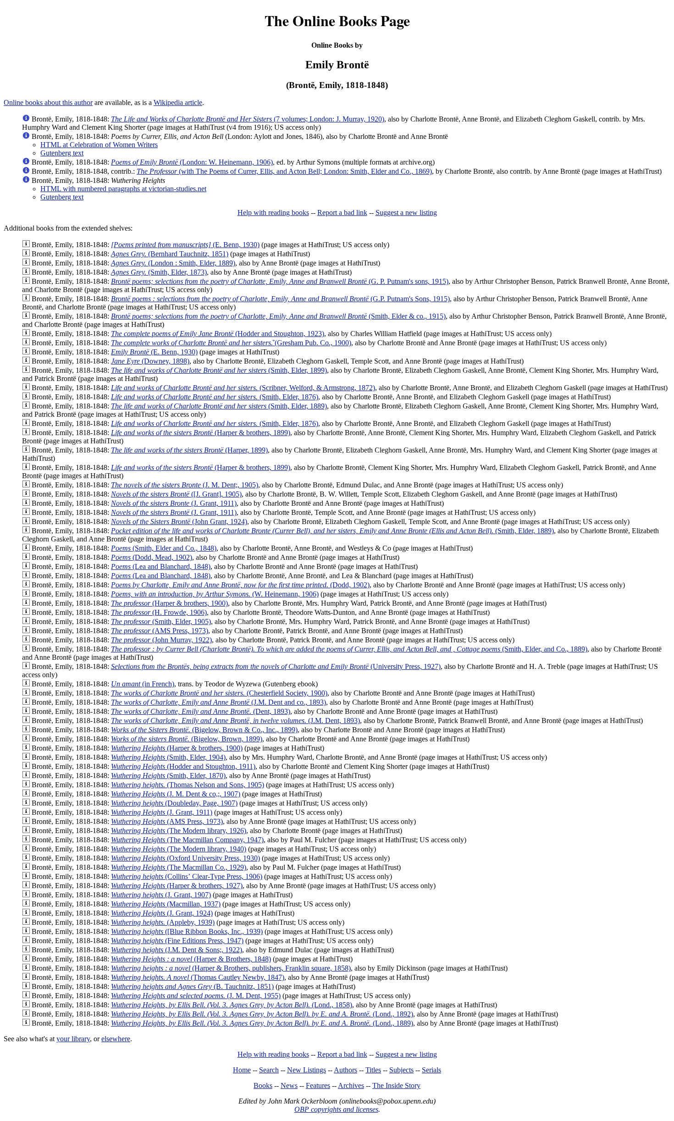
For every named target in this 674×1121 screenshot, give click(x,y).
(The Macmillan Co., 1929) (178, 867)
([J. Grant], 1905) (176, 494)
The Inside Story (396, 1085)
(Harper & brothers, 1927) (177, 885)
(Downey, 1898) (150, 361)
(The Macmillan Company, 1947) (187, 840)
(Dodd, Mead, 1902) (151, 557)
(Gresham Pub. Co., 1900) (231, 343)
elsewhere (115, 1039)
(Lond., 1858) (231, 1005)
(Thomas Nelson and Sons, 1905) (187, 785)
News (289, 1085)
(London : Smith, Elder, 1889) (173, 263)
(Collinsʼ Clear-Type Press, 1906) (186, 876)
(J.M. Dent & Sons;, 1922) (176, 950)
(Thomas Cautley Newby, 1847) (197, 977)
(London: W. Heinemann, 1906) (192, 162)
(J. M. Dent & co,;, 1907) (175, 794)
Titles (373, 1070)
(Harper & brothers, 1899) (200, 432)
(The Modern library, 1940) (178, 849)
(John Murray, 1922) (161, 640)
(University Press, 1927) (276, 666)
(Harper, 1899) (189, 450)
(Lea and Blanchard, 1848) (160, 566)
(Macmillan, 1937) (166, 904)
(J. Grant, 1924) (162, 913)
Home (242, 1070)
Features (318, 1085)
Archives (351, 1085)
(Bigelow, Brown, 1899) (186, 739)
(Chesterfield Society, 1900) (219, 693)
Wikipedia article (178, 102)
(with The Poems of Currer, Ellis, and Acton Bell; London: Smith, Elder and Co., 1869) (284, 171)
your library (73, 1039)
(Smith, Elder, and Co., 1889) (349, 649)
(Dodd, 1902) (240, 585)
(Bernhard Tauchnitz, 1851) (169, 254)
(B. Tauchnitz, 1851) (192, 986)
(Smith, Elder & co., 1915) (278, 316)
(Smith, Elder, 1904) (168, 757)
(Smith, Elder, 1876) (214, 397)
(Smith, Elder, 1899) (219, 370)
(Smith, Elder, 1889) (219, 406)
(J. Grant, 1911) (174, 503)
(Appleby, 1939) (163, 922)
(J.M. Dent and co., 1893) (218, 702)
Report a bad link (342, 212)
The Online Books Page (337, 20)
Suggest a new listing (406, 212)
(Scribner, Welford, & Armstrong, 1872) (243, 388)
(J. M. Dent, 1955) (196, 996)
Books (263, 1085)
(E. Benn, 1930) (185, 244)
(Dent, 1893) (200, 711)
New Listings (306, 1070)
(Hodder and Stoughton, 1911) (183, 766)
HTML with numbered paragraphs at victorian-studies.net (123, 189)
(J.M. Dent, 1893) (235, 720)
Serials (431, 1070)
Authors (345, 1070)
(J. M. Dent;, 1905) (184, 485)
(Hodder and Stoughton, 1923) (217, 333)
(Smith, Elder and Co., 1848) (163, 548)
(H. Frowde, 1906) (159, 612)
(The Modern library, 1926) (178, 830)
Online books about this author (48, 102)
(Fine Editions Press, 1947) (177, 940)
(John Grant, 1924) (179, 521)
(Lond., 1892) (262, 1014)
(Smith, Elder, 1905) (161, 621)
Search (269, 1070)
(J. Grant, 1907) (161, 895)
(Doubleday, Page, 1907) (174, 803)
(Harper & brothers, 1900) (169, 603)
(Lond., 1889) (262, 1023)
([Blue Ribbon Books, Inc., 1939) (187, 931)
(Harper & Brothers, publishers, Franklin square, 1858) (231, 968)
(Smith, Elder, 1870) (168, 775)
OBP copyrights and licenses (336, 1109)
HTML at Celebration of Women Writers (99, 145)
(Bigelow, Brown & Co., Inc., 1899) (204, 730)
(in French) (142, 684)
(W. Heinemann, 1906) (215, 594)
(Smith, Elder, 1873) (159, 272)
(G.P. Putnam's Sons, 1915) (280, 299)
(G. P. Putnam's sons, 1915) (279, 281)
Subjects (401, 1070)
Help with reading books (273, 212)
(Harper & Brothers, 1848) (191, 959)
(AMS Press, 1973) (159, 631)
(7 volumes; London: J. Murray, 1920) (247, 119)
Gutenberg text (61, 153)
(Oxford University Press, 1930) (185, 858)
